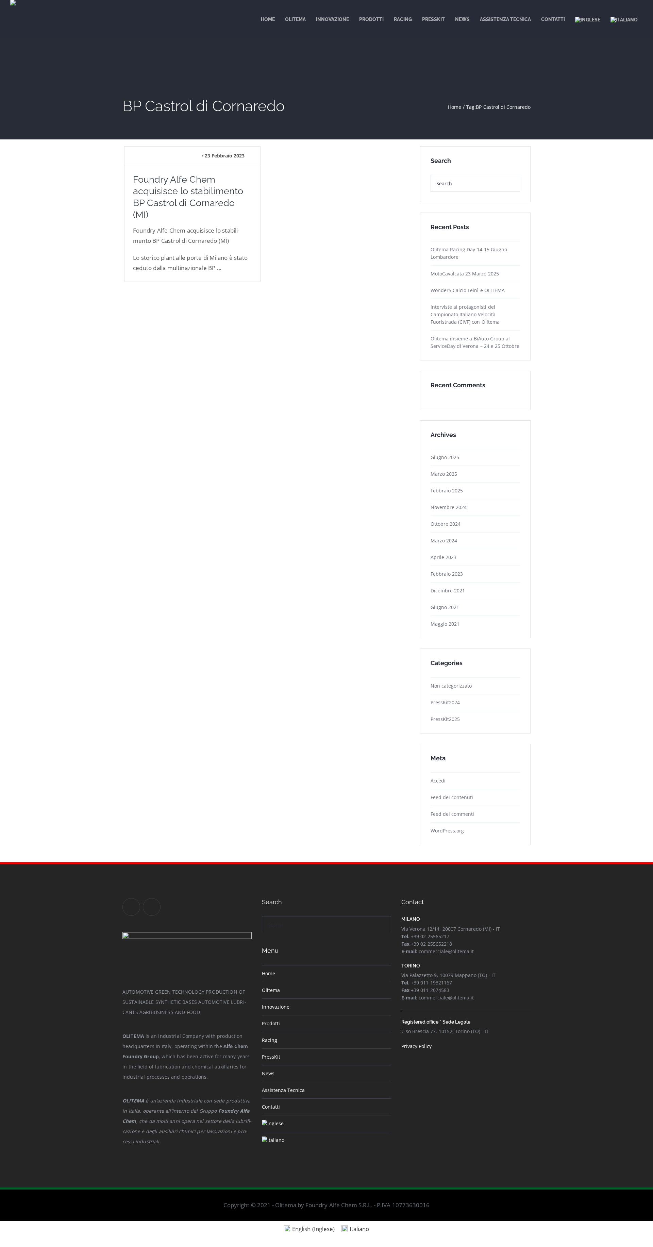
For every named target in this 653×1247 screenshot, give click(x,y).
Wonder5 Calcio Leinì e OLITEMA (468, 290)
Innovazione (275, 1007)
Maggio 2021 (445, 624)
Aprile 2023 (443, 557)
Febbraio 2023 (447, 574)
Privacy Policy (416, 1046)
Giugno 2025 (445, 457)
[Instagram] (151, 906)
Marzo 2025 (444, 474)
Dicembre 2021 (448, 590)
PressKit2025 (445, 719)
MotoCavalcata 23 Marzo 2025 (465, 273)
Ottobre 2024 (446, 524)
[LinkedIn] (131, 906)
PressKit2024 (445, 702)
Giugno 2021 (445, 607)
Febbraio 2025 (447, 490)
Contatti (271, 1106)
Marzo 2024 (444, 540)
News (268, 1073)
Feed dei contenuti (452, 797)
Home (268, 973)
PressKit (271, 1057)
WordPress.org (447, 830)
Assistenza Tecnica (283, 1090)
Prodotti (271, 1023)
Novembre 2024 (449, 507)
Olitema (271, 990)
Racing (269, 1040)
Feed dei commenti (452, 814)
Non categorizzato (451, 686)
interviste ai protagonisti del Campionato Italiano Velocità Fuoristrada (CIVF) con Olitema (465, 314)
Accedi (438, 780)
